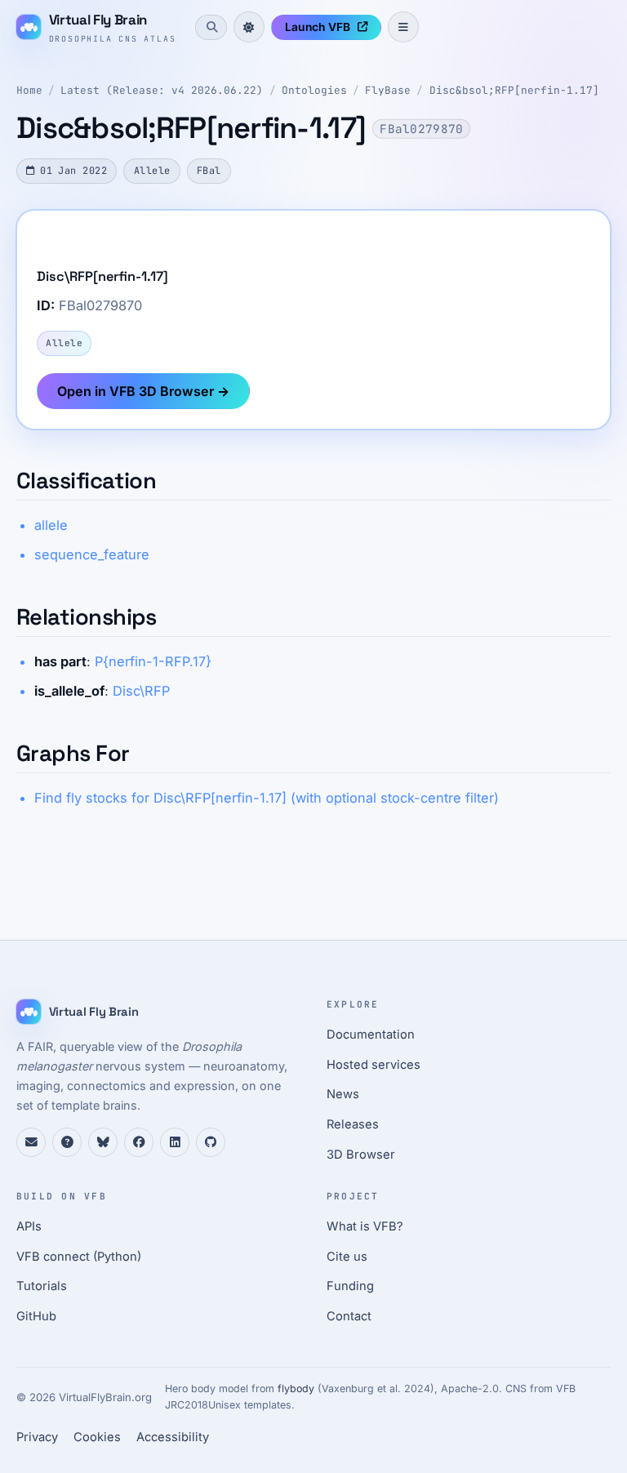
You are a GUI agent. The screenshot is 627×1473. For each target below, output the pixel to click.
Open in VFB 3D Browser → (143, 391)
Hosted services (373, 1064)
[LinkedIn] (174, 1142)
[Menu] (403, 26)
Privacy (37, 1437)
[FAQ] (67, 1142)
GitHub (36, 1316)
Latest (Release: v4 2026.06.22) (161, 90)
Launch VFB (317, 26)
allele (51, 525)
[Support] (31, 1142)
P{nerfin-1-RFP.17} (153, 661)
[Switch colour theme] (249, 26)
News (343, 1094)
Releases (353, 1124)
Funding (350, 1286)
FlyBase (388, 90)
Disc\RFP (141, 691)
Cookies (97, 1437)
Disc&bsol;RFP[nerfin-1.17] (514, 90)
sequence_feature (91, 554)
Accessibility (172, 1437)
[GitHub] (210, 1142)
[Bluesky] (103, 1142)
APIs (29, 1226)
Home (29, 90)
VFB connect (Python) (78, 1256)
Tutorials (41, 1286)
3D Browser (361, 1154)
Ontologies (314, 90)
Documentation (371, 1034)
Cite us (347, 1256)
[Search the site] (210, 27)
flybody (296, 1388)
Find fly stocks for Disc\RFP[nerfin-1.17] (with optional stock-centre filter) (266, 798)
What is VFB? (365, 1226)
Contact (349, 1316)
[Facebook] (138, 1142)
